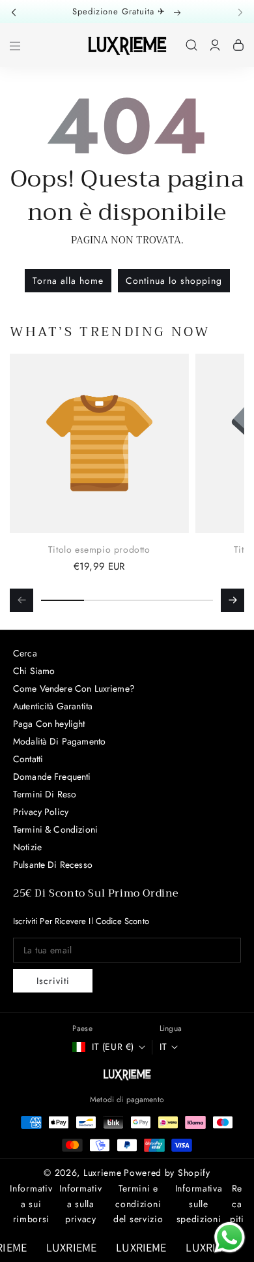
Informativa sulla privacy (80, 1204)
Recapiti (237, 1204)
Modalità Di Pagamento (59, 741)
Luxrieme (102, 1172)
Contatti (28, 758)
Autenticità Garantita (52, 706)
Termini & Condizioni (55, 829)
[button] (17, 11)
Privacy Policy (40, 811)
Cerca (25, 653)
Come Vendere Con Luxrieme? (74, 688)
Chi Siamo (34, 670)
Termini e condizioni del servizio (138, 1204)
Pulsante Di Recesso (52, 864)
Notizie (27, 847)
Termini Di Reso (44, 794)
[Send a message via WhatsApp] (229, 1237)
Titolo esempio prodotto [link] (99, 549)
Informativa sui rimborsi (31, 1204)
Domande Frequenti (52, 776)
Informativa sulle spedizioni (199, 1204)
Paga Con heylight (49, 723)
